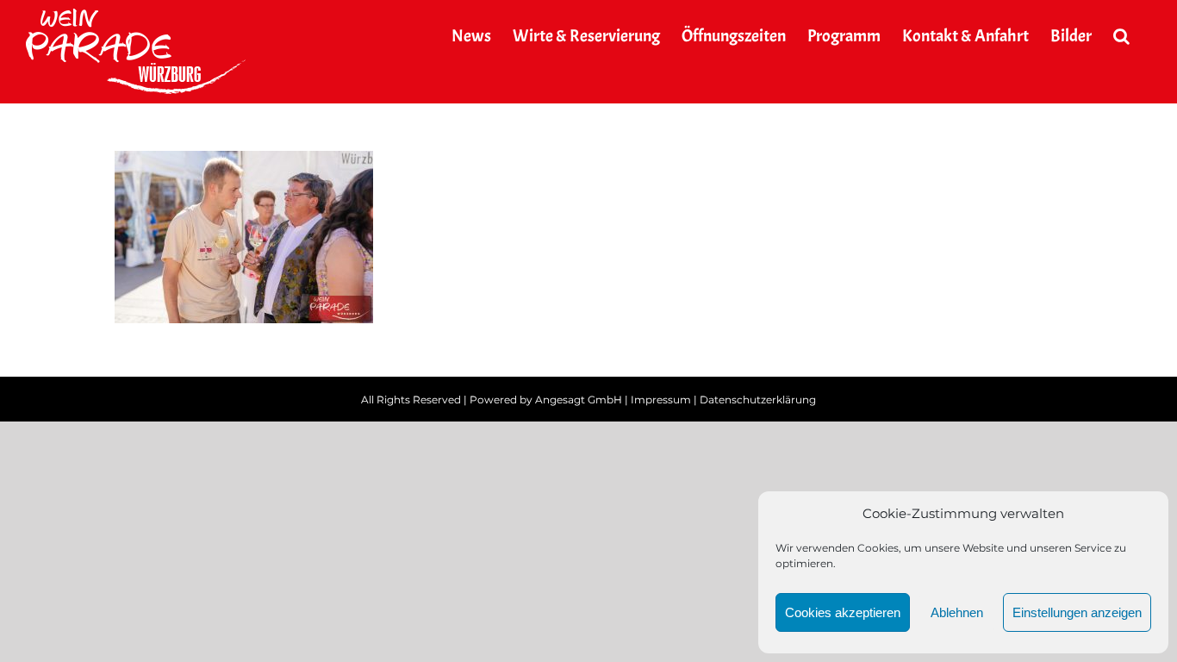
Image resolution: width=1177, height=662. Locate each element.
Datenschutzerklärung (758, 399)
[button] (1121, 36)
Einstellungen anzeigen (1077, 612)
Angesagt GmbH (578, 399)
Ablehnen (957, 612)
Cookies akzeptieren (842, 612)
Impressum (661, 399)
